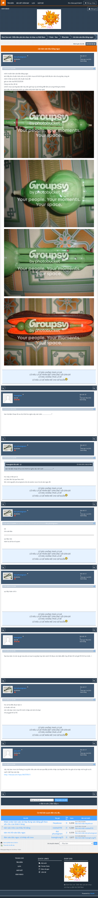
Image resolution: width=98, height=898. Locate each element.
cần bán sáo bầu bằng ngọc (83, 37)
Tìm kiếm (10, 3)
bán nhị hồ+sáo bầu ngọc (14, 832)
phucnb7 (17, 751)
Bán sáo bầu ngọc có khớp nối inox (19, 837)
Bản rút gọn (45, 869)
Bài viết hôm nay (22, 3)
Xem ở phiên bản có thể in (10, 842)
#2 (94, 409)
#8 (94, 764)
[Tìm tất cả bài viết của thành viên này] (3, 388)
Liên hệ (43, 872)
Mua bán (65, 37)
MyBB (92, 893)
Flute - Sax (53, 37)
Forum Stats (45, 866)
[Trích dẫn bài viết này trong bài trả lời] (94, 388)
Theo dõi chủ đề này (9, 845)
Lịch (33, 3)
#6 (94, 651)
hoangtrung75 (57, 837)
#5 (94, 586)
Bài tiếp (53, 803)
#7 (94, 699)
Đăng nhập (91, 3)
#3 (94, 458)
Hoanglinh (18, 395)
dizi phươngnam (20, 57)
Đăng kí (93, 9)
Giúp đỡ (41, 3)
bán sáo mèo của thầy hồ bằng (17, 828)
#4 (94, 523)
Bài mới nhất (80, 823)
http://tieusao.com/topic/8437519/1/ (17, 775)
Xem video (5, 9)
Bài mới (44, 863)
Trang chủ (19, 858)
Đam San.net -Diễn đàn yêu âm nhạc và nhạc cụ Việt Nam (23, 37)
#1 (94, 68)
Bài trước (45, 803)
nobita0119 (57, 828)
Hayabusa (57, 823)
